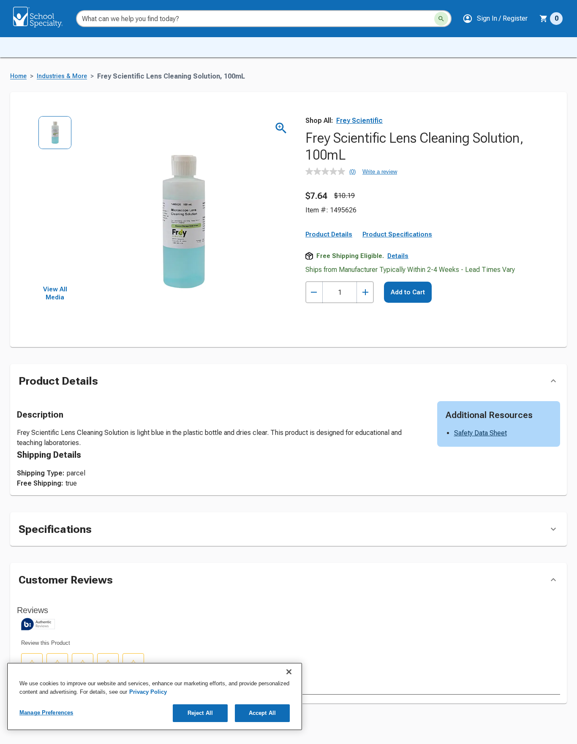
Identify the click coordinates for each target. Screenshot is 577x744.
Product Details (328, 234)
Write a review (379, 171)
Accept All (262, 713)
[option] (55, 137)
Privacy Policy (148, 692)
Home (18, 76)
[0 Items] (543, 18)
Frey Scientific (359, 121)
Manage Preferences (46, 712)
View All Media (55, 293)
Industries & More (62, 76)
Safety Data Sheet (480, 433)
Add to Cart (408, 292)
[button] (495, 19)
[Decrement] (314, 292)
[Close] (289, 672)
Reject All (200, 713)
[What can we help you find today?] (441, 19)
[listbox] (55, 200)
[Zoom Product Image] (281, 128)
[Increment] (365, 292)
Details (397, 256)
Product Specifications (397, 234)
